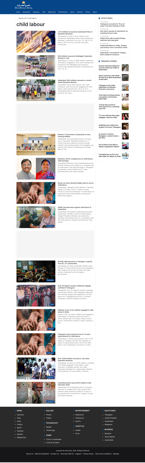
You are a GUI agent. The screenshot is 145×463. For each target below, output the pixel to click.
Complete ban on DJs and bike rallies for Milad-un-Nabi (110, 155)
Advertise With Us (67, 454)
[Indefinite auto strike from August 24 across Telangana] (125, 126)
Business (80, 12)
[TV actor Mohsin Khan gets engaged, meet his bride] (125, 116)
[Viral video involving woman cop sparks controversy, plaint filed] (125, 97)
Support (78, 454)
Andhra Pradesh (111, 418)
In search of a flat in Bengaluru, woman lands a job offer (109, 136)
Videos (95, 12)
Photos (88, 12)
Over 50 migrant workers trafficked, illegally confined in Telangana (74, 287)
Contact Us (55, 454)
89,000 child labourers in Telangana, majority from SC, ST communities (75, 262)
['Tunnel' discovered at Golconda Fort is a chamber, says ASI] (125, 106)
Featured (20, 415)
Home (18, 12)
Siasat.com (22, 18)
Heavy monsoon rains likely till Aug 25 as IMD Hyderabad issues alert (110, 77)
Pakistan (20, 431)
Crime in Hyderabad (53, 439)
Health (78, 430)
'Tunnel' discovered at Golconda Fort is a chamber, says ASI (109, 107)
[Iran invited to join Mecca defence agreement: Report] (125, 145)
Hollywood (80, 418)
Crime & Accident (52, 443)
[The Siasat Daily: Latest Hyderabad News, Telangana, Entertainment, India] (23, 5)
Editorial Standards (42, 454)
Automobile (109, 440)
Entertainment (62, 12)
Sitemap (116, 454)
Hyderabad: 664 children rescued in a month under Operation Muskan (74, 81)
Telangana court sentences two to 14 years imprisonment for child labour (74, 335)
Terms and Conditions (103, 454)
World (19, 428)
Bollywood (79, 415)
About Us (29, 454)
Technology (50, 430)
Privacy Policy (88, 454)
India (43, 12)
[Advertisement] (55, 117)
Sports (72, 12)
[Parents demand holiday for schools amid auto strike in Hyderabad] (125, 67)
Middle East (52, 12)
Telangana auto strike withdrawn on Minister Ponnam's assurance (107, 87)
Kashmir (20, 434)
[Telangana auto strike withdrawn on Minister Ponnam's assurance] (125, 87)
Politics (19, 424)
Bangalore (108, 424)
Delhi (19, 421)
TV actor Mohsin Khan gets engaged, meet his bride (109, 116)
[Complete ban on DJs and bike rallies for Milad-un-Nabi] (125, 155)
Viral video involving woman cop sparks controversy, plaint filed (109, 97)
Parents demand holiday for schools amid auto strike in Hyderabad (109, 68)
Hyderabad (26, 12)
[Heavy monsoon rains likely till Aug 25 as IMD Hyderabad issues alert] (125, 77)
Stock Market (110, 437)
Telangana (36, 12)
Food (77, 433)
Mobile (48, 427)
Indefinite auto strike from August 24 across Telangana (110, 126)
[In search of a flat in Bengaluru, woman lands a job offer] (125, 136)
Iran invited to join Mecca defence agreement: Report (109, 145)
